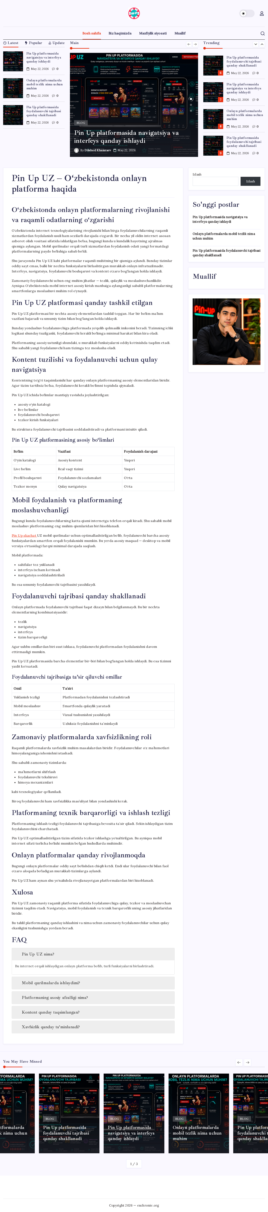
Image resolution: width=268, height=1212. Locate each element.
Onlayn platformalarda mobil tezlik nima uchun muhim (44, 84)
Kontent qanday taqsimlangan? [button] (51, 1012)
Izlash (197, 174)
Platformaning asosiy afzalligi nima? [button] (55, 997)
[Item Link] (13, 61)
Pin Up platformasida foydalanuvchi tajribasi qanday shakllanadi (43, 111)
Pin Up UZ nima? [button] (38, 954)
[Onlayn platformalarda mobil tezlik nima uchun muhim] (134, 105)
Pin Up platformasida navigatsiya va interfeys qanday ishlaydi (43, 57)
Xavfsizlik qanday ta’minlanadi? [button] (51, 1027)
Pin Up (24, 535)
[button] (247, 13)
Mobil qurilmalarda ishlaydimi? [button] (51, 982)
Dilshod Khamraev (98, 150)
